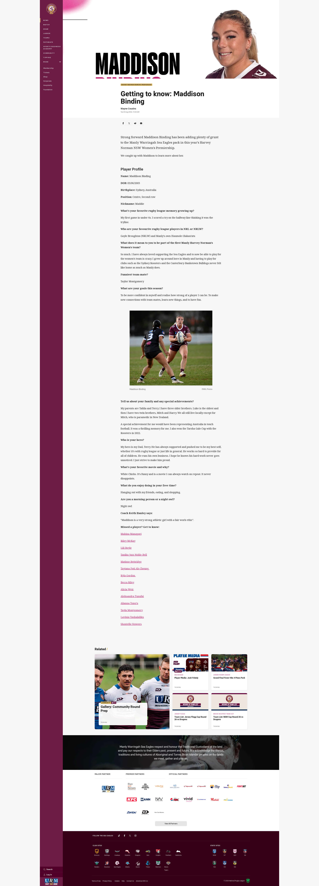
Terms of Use (96, 881)
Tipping (47, 57)
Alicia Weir (127, 589)
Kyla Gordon (128, 575)
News (46, 20)
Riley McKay (128, 540)
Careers (117, 881)
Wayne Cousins (128, 108)
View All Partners (171, 823)
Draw (46, 29)
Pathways (48, 42)
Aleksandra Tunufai (132, 596)
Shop (45, 77)
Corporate (47, 81)
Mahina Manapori (131, 533)
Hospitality (47, 85)
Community (49, 53)
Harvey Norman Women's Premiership (136, 85)
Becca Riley (127, 582)
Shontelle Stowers (131, 624)
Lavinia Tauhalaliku (132, 617)
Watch (46, 25)
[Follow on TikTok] (119, 835)
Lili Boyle (126, 547)
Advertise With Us (142, 881)
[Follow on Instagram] (135, 835)
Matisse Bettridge (131, 561)
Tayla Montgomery (132, 610)
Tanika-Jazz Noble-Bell (134, 554)
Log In (49, 874)
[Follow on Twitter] (130, 835)
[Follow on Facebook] (124, 835)
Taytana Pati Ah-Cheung (135, 568)
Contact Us (130, 881)
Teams (46, 38)
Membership (48, 68)
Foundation (47, 89)
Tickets (46, 72)
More (46, 62)
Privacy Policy (107, 881)
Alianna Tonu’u (129, 603)
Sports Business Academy (52, 48)
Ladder (46, 33)
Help (123, 881)
